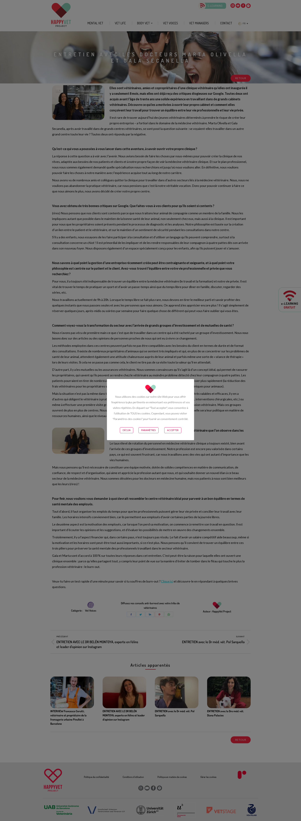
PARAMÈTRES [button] (148, 430)
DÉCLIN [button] (126, 430)
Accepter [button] (173, 430)
